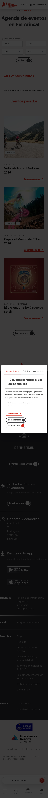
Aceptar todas (14, 425)
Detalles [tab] (26, 371)
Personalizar (13, 413)
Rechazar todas (14, 419)
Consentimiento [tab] (12, 371)
